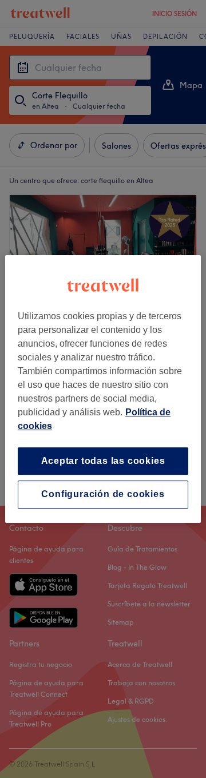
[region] (103, 389)
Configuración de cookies (102, 494)
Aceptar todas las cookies (103, 461)
